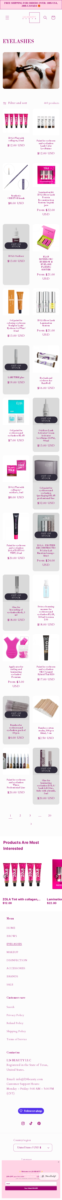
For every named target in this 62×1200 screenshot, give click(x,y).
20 (49, 815)
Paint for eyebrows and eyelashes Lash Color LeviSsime (46, 145)
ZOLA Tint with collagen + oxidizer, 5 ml (16, 490)
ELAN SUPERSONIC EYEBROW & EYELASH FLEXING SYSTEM (46, 263)
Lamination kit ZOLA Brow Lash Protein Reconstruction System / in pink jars (46, 199)
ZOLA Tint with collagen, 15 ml (16, 139)
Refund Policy (15, 1023)
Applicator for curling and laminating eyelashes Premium (16, 672)
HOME (11, 928)
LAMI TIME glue (16, 377)
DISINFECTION (17, 960)
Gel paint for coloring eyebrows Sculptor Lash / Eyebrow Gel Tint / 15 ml (16, 325)
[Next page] (31, 824)
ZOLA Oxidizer (16, 256)
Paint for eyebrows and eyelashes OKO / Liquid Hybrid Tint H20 (46, 671)
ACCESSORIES (16, 968)
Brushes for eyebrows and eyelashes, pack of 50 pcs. (16, 729)
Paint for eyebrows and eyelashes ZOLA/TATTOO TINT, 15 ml (16, 549)
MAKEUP (12, 952)
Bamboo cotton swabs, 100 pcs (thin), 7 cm (46, 730)
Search (10, 1007)
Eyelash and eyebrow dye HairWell (46, 380)
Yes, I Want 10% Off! (31, 1188)
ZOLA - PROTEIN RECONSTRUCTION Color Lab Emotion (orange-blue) (46, 550)
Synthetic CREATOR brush (16, 197)
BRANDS (12, 976)
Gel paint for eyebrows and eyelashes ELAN (16, 433)
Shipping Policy (16, 1031)
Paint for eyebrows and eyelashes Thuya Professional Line (16, 784)
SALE (10, 984)
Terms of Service (17, 1039)
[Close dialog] (58, 1162)
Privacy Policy (15, 1015)
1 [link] (10, 816)
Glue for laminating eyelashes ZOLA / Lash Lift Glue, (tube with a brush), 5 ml (46, 787)
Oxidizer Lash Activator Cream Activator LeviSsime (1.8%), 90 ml (46, 435)
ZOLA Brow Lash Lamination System (46, 323)
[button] (7, 18)
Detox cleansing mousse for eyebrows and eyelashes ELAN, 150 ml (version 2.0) (46, 613)
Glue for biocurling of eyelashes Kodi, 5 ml (16, 611)
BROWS (12, 936)
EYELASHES (14, 944)
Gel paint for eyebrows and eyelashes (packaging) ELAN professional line (46, 493)
